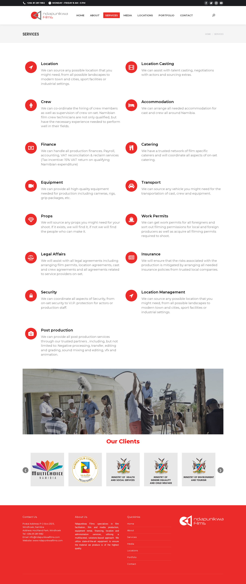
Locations (132, 550)
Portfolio (132, 557)
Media (130, 543)
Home (130, 523)
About (130, 530)
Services (132, 537)
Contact (131, 564)
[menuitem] (80, 15)
